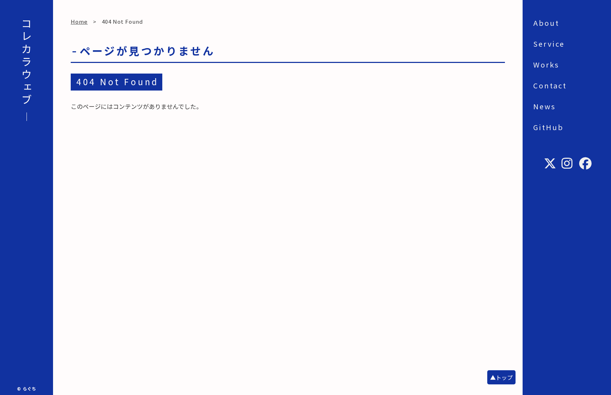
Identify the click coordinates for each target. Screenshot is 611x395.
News (544, 106)
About (546, 23)
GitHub (548, 127)
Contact (550, 85)
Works (546, 64)
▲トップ (501, 377)
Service (549, 44)
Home (79, 21)
